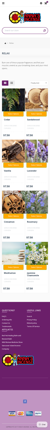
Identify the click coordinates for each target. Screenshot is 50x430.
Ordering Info (7, 320)
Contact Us (6, 323)
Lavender (32, 170)
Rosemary (32, 221)
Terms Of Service (33, 326)
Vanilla (7, 170)
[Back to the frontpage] (4, 43)
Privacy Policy (32, 320)
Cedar (7, 119)
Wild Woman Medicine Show (12, 342)
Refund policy (32, 323)
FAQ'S (4, 316)
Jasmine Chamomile (33, 274)
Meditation (10, 273)
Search (29, 316)
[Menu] (3, 3)
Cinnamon (9, 221)
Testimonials (7, 326)
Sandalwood (33, 119)
